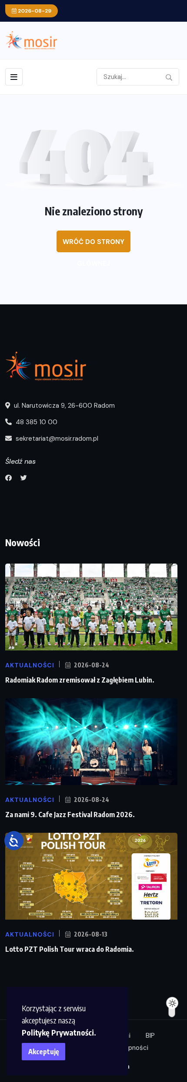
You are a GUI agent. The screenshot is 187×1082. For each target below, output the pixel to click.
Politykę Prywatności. (59, 1032)
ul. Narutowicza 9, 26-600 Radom (63, 405)
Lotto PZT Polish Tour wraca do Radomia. (69, 949)
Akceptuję (43, 1051)
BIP (150, 1035)
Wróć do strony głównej (93, 245)
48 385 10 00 (35, 422)
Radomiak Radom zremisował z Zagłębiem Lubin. (79, 680)
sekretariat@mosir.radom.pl (56, 438)
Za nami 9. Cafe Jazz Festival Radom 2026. (70, 814)
